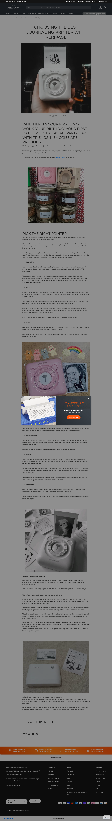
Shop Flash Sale (73, 417)
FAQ (74, 1)
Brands (68, 1)
